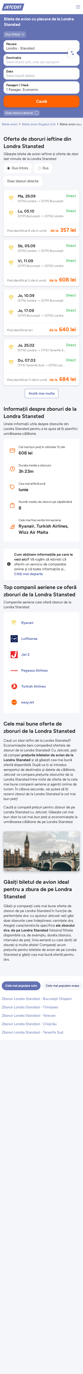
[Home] (13, 7)
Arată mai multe (42, 393)
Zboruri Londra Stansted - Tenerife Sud (32, 1032)
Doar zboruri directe (23, 181)
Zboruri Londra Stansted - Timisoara (30, 1007)
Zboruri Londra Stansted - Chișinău (29, 1024)
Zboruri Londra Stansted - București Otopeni (37, 999)
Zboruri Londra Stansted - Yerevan (29, 1015)
